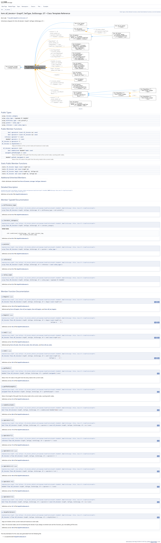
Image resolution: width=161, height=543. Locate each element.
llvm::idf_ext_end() (46, 345)
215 (13, 380)
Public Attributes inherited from (24, 181)
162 (13, 326)
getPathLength (15, 152)
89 (12, 238)
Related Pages (11, 6)
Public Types (122, 11)
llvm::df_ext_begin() (25, 309)
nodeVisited (15, 150)
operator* (14, 137)
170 (13, 429)
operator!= (14, 134)
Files (39, 6)
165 (13, 362)
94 (12, 253)
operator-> (14, 139)
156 (13, 306)
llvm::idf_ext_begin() (50, 309)
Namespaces (25, 6)
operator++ (14, 141)
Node (27, 150)
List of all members (156, 11)
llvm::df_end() (14, 345)
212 (13, 399)
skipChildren (15, 143)
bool (9, 132)
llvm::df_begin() (14, 309)
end (16, 169)
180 (13, 460)
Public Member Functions (131, 11)
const (16, 125)
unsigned (8, 152)
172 (13, 445)
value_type (9, 118)
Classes (33, 6)
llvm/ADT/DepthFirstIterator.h (17, 18)
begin (16, 167)
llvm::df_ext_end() (24, 345)
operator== (14, 132)
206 (13, 414)
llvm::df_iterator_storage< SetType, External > (33, 181)
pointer (8, 122)
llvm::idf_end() (34, 345)
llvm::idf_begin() (36, 309)
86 (11, 194)
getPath (13, 157)
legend (80, 108)
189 (13, 527)
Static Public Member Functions (144, 11)
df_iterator (7, 9)
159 (13, 342)
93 (12, 214)
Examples (45, 6)
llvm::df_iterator (11, 210)
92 (12, 284)
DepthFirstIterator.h (21, 194)
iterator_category (12, 116)
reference (9, 125)
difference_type (11, 120)
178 (13, 491)
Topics (18, 6)
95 (12, 269)
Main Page (4, 6)
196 (13, 475)
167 (13, 506)
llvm (2, 9)
